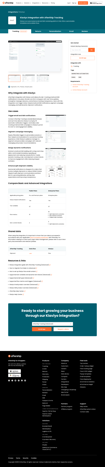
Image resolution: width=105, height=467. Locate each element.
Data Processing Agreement (39, 237)
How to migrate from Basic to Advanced (23, 268)
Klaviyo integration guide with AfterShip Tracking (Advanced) (29, 265)
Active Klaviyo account (80, 90)
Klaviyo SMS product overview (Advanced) (23, 288)
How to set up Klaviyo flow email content (23, 271)
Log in (69, 3)
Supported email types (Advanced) (21, 278)
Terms (18, 458)
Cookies (34, 458)
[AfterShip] (8, 3)
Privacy (10, 458)
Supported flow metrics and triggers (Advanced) (25, 281)
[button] (37, 57)
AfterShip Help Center (17, 291)
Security (25, 458)
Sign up (74, 3)
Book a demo (83, 3)
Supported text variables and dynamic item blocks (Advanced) (30, 275)
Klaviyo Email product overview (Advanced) (24, 284)
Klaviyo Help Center (16, 294)
